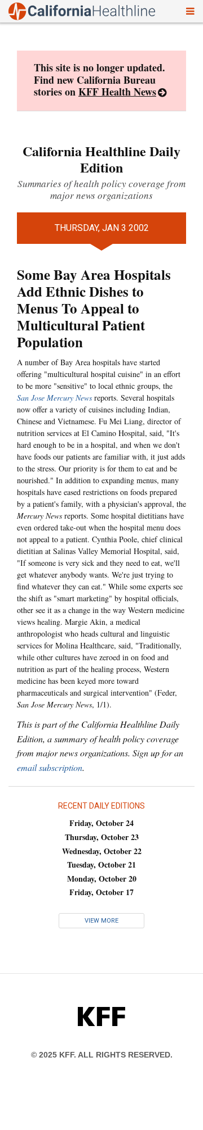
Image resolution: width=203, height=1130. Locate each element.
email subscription (49, 767)
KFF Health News (117, 91)
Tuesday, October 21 (101, 864)
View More (101, 920)
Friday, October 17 (101, 892)
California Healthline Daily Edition (101, 159)
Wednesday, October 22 (102, 851)
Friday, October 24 (101, 823)
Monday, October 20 (101, 878)
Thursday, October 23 (102, 837)
